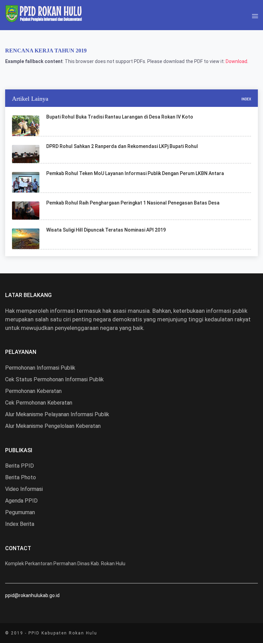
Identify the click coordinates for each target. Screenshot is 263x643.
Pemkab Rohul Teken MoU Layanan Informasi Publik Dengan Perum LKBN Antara (135, 173)
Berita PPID (19, 465)
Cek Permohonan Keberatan (38, 402)
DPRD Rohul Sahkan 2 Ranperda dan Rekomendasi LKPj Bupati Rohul (122, 146)
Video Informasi (24, 489)
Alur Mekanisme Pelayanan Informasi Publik (57, 414)
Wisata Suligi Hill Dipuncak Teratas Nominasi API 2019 (106, 230)
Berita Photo (20, 477)
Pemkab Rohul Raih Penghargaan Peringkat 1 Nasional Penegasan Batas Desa (133, 203)
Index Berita (19, 524)
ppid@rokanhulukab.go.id (32, 595)
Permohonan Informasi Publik (40, 367)
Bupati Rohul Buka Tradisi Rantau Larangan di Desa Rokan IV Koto (119, 117)
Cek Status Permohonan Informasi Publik (54, 379)
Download (236, 61)
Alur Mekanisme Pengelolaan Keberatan (53, 426)
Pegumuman (20, 512)
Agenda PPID (21, 500)
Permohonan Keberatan (33, 391)
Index (246, 99)
